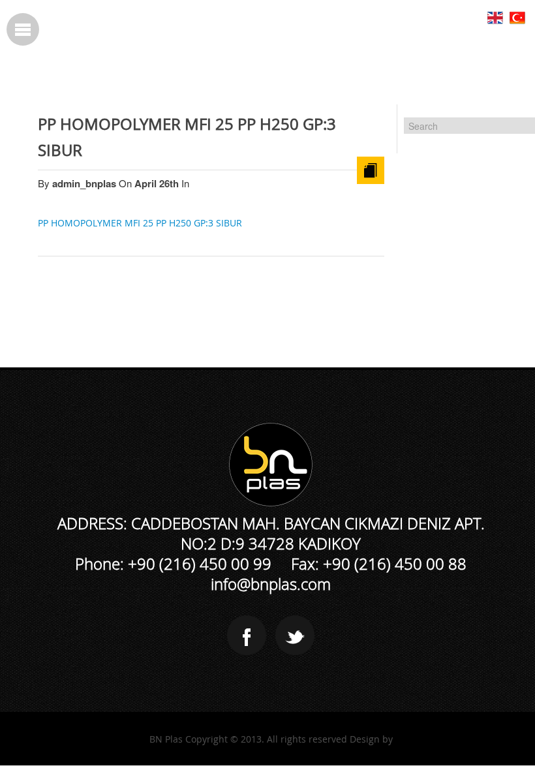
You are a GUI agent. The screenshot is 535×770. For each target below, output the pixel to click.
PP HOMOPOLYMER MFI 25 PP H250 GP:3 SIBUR (140, 223)
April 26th (157, 183)
